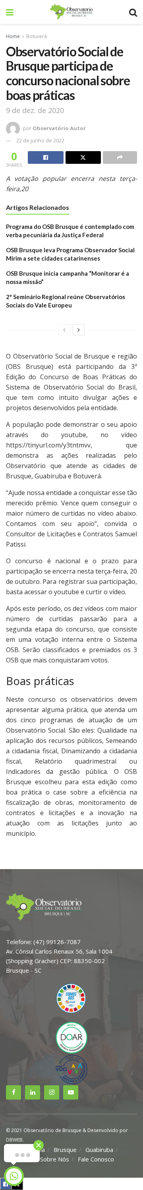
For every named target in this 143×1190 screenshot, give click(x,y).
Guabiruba (99, 1150)
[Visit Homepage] (71, 12)
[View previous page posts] (64, 329)
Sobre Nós (54, 1159)
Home (13, 36)
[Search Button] (133, 12)
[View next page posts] (79, 329)
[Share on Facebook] (46, 157)
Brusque (65, 1150)
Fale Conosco (96, 1159)
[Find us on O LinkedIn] (32, 1092)
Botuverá (36, 36)
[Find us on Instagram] (51, 1092)
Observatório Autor (59, 128)
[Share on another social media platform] (120, 157)
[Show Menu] (10, 12)
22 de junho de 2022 (40, 140)
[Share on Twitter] (83, 157)
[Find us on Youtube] (70, 1092)
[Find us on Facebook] (13, 1092)
